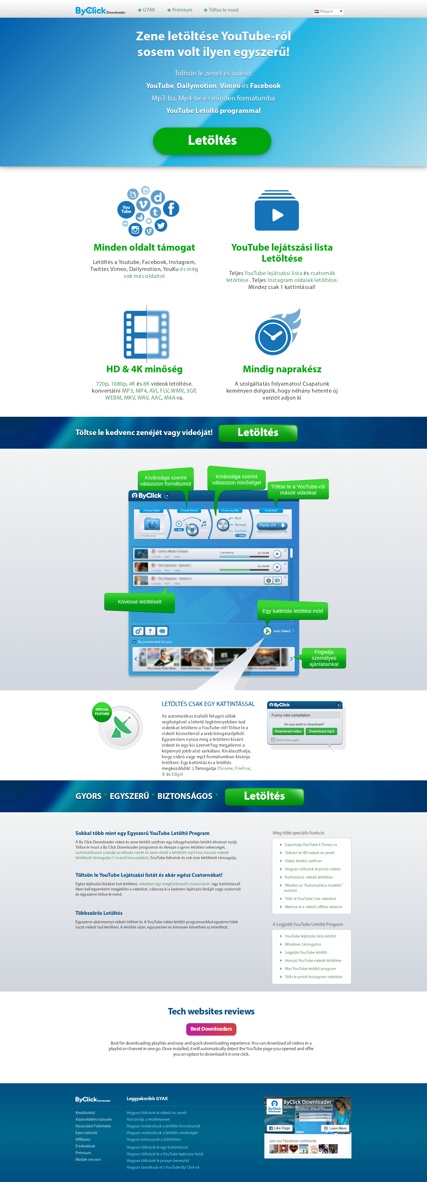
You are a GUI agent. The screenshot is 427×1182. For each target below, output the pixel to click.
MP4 (141, 391)
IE (164, 774)
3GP (190, 391)
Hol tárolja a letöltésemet (148, 1120)
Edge (177, 774)
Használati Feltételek (93, 1126)
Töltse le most (224, 10)
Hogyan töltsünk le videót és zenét (156, 1113)
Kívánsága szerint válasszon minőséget (236, 480)
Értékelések (85, 1146)
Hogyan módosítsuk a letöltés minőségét (162, 1133)
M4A (169, 398)
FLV (164, 391)
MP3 (127, 391)
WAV (142, 398)
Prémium (182, 10)
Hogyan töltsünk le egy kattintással (157, 1147)
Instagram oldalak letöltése (302, 280)
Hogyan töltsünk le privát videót (313, 869)
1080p (118, 384)
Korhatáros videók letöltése (309, 877)
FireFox (242, 768)
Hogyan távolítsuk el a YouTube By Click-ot (163, 1167)
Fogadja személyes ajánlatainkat (324, 658)
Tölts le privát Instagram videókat (313, 977)
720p (102, 384)
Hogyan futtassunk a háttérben (154, 1140)
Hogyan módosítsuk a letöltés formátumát (163, 1126)
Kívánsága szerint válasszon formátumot (165, 481)
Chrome (225, 768)
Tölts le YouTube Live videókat (310, 899)
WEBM (113, 398)
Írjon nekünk (86, 1133)
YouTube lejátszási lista (273, 273)
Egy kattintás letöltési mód (292, 611)
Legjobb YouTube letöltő (306, 953)
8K (146, 384)
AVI (153, 391)
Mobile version (88, 1160)
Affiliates (83, 1140)
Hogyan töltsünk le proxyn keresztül (158, 1161)
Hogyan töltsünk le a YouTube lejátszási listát (165, 1154)
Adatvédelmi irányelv (94, 1120)
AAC (156, 398)
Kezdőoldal (85, 1113)
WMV (177, 391)
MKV (129, 398)
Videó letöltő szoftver (303, 861)
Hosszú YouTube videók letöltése (313, 961)
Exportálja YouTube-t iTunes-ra (311, 845)
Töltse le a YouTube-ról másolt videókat (298, 490)
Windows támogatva (303, 944)
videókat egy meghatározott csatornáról (174, 884)
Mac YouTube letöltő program (310, 969)
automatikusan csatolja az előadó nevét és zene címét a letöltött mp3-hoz (139, 853)
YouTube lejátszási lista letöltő (310, 936)
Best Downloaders (211, 1029)
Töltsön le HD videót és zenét (310, 853)
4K (132, 384)
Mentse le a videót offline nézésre (313, 907)
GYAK (149, 10)
